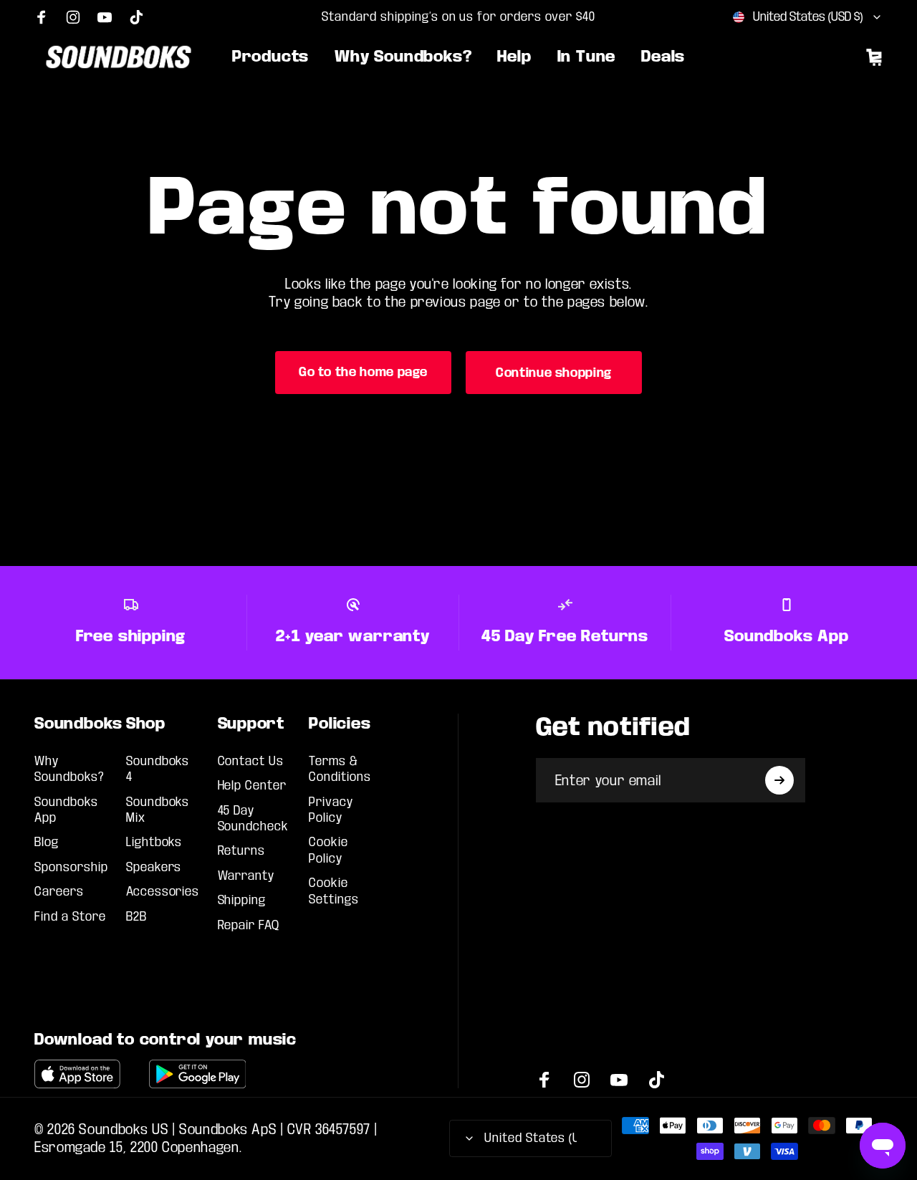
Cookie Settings (334, 891)
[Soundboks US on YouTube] (104, 17)
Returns (242, 851)
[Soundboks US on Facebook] (41, 17)
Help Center (252, 785)
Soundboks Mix (158, 810)
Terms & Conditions (340, 769)
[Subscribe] (779, 780)
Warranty (246, 876)
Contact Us (251, 761)
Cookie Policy (328, 850)
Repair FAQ (249, 925)
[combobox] (808, 17)
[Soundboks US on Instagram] (73, 17)
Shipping (242, 900)
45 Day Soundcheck (253, 818)
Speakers (154, 867)
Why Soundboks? (69, 769)
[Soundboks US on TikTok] (136, 17)
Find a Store (70, 917)
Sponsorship (71, 867)
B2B (136, 917)
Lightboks (154, 842)
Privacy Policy (331, 810)
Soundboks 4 (158, 769)
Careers (59, 891)
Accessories (163, 891)
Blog (46, 842)
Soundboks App (66, 810)
